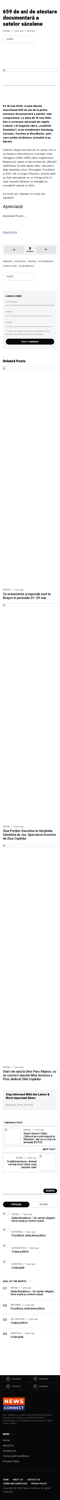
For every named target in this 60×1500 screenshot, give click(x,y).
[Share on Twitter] (21, 39)
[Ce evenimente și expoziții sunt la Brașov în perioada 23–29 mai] (30, 475)
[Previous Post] (13, 1136)
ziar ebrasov (27, 266)
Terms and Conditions (16, 1456)
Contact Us (9, 1451)
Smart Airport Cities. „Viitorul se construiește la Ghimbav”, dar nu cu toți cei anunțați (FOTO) (39, 1138)
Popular (16, 1204)
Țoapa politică (20, 1252)
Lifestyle (17, 1264)
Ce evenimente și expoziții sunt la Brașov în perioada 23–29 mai (27, 596)
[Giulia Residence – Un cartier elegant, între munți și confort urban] (6, 1215)
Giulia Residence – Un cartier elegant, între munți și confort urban (33, 1219)
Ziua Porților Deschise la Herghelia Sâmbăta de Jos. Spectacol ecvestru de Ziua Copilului (29, 835)
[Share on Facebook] (16, 39)
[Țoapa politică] (6, 1247)
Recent (44, 1204)
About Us (8, 1446)
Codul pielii (18, 1268)
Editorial (17, 1231)
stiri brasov (46, 261)
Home (6, 1440)
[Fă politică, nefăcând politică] (6, 1231)
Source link (10, 232)
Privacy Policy (11, 1461)
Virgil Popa (10, 266)
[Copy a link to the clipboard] (31, 39)
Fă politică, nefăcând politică (29, 1236)
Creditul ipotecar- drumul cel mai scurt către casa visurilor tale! (22, 1164)
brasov (8, 261)
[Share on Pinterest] (26, 39)
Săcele (32, 261)
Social (6, 30)
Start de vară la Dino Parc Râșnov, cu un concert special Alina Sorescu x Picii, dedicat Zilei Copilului (29, 1075)
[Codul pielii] (6, 1263)
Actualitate (18, 1248)
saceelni (20, 261)
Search (50, 1190)
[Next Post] (47, 1163)
